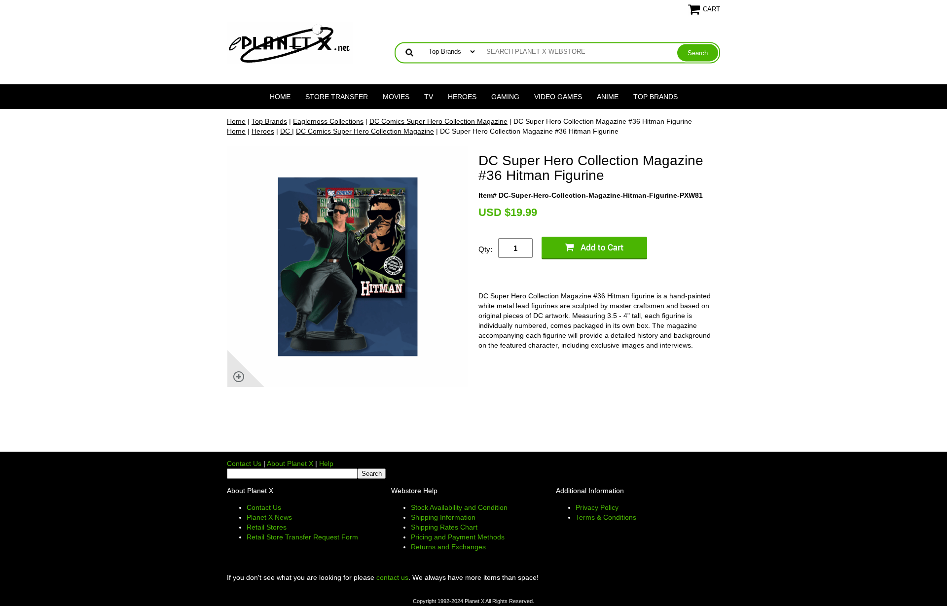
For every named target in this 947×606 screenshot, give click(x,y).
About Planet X (290, 463)
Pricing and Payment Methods (458, 537)
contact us (392, 577)
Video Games (558, 97)
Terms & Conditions (606, 517)
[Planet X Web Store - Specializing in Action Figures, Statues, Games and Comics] (290, 42)
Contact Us (244, 463)
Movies (396, 97)
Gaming (505, 97)
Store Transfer (336, 97)
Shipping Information (443, 517)
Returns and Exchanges (448, 547)
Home (280, 97)
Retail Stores (267, 527)
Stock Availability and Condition (459, 507)
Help (326, 463)
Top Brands (655, 97)
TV (428, 97)
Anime (608, 97)
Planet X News (269, 517)
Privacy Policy (597, 507)
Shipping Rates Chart (444, 527)
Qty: (485, 249)
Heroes (462, 97)
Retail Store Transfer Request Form (302, 537)
